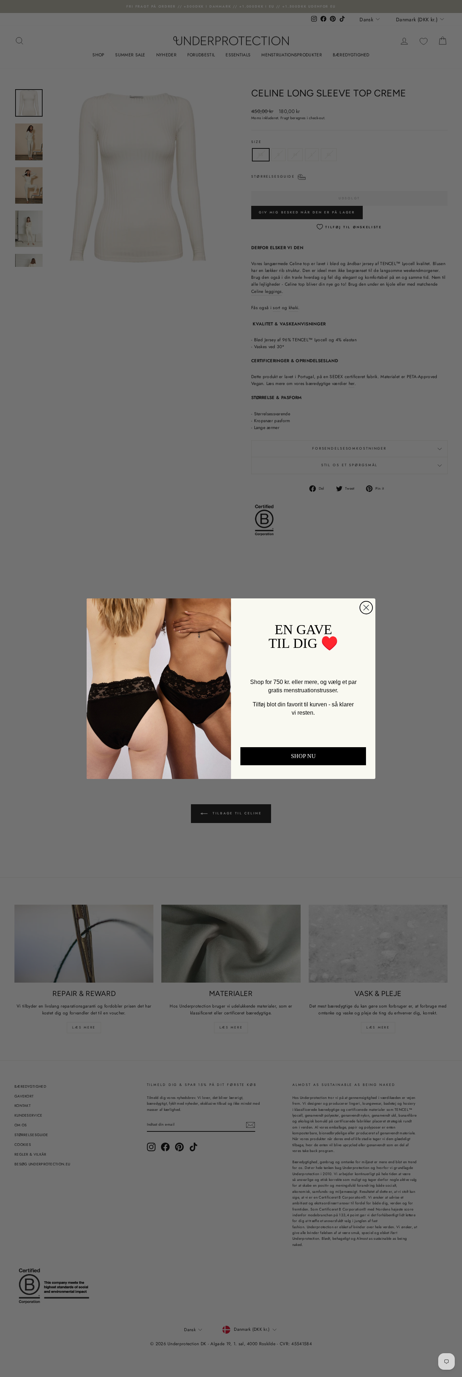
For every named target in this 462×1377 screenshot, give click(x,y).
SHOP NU (303, 756)
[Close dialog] (366, 607)
